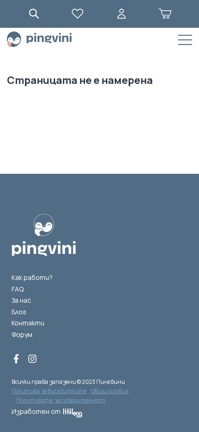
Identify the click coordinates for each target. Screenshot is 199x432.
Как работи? (32, 277)
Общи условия (110, 391)
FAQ (18, 289)
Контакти (28, 322)
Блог (19, 311)
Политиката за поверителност (61, 400)
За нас (21, 300)
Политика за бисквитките (49, 391)
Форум (22, 334)
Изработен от (36, 411)
